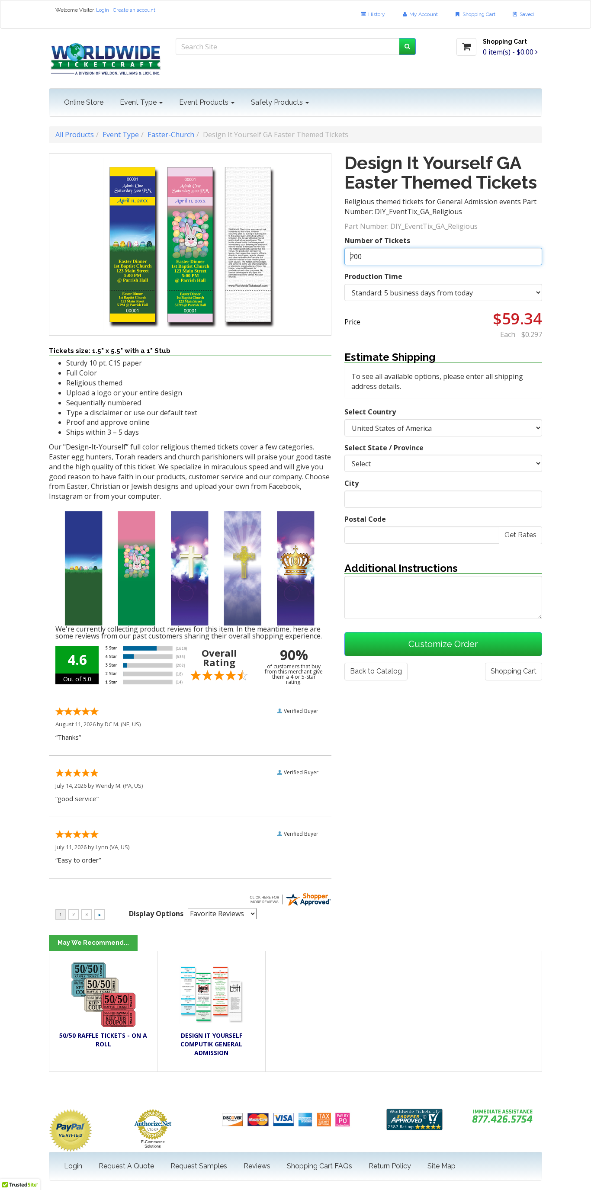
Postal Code (365, 519)
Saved (526, 14)
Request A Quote (126, 1166)
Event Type (139, 102)
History (376, 14)
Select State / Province (384, 447)
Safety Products (278, 102)
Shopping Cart (478, 14)
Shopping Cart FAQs (319, 1166)
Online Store (83, 102)
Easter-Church (171, 134)
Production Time (373, 276)
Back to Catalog (376, 671)
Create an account (134, 10)
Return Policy (390, 1166)
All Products (74, 134)
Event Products (204, 102)
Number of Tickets (377, 240)
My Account (423, 14)
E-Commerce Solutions (153, 1144)
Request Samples (198, 1166)
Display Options (156, 913)
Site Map (441, 1166)
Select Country (370, 412)
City (351, 483)
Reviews (257, 1166)
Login (102, 10)
